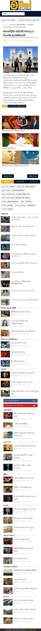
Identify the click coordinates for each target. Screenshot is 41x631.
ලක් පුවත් (20, 182)
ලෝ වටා (33, 182)
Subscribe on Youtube (14, 405)
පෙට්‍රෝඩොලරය (20, 579)
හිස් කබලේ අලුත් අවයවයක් (24, 509)
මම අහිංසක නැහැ (21, 558)
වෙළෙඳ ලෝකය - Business (25, 205)
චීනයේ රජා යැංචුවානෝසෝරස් (25, 300)
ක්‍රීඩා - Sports (26, 201)
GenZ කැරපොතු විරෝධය (21, 312)
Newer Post (8, 176)
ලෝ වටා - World (8, 187)
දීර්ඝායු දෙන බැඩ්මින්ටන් (22, 226)
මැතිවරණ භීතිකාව (9, 148)
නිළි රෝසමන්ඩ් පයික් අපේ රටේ (13, 131)
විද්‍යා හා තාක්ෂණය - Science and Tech (16, 194)
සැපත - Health (7, 205)
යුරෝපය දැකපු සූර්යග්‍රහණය (25, 446)
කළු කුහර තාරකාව (18, 352)
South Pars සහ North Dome (25, 570)
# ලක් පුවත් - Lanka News (16, 106)
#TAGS (7, 182)
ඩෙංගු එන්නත (18, 272)
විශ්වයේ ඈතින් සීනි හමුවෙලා (25, 263)
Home (5, 25)
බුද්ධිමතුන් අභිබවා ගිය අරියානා (23, 331)
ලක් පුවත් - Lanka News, (24, 41)
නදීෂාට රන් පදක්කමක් (22, 487)
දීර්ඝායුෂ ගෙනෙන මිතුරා (23, 518)
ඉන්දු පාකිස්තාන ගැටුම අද (24, 478)
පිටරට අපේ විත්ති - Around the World (16, 198)
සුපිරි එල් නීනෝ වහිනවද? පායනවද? (15, 166)
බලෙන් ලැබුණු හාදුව (22, 539)
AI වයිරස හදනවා (19, 245)
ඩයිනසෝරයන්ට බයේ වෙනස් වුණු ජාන (25, 218)
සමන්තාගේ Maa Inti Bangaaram (21, 282)
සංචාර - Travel (7, 209)
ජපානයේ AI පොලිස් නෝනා (24, 235)
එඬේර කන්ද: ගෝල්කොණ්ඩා (25, 609)
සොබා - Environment (10, 201)
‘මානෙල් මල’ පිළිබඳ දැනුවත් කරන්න (24, 255)
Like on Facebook (12, 400)
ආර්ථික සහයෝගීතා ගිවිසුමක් (25, 588)
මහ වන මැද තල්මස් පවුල (24, 600)
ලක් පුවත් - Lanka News (17, 25)
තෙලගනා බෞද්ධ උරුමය (23, 618)
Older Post (33, 176)
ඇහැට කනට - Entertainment (13, 190)
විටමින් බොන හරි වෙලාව (24, 527)
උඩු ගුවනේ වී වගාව (19, 343)
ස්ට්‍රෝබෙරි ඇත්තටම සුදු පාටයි (23, 20)
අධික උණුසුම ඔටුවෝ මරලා (22, 382)
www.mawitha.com (31, 630)
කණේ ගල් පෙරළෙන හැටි (23, 290)
